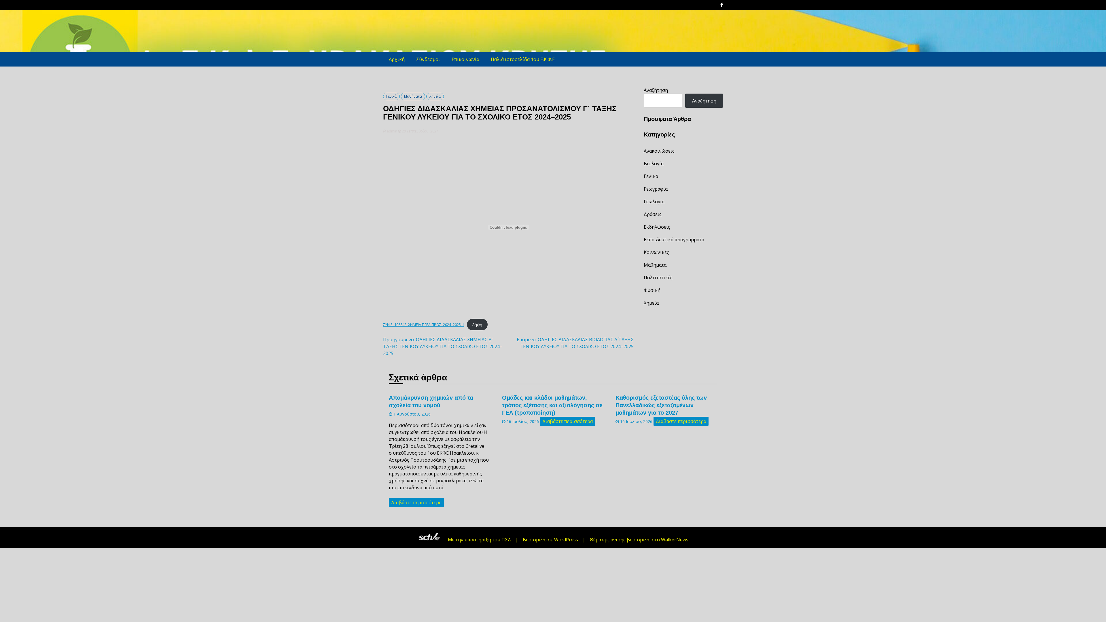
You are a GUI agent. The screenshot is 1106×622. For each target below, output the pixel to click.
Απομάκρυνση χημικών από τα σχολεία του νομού (431, 401)
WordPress (566, 539)
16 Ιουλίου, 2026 (522, 421)
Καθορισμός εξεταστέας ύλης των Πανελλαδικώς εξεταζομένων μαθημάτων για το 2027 (661, 405)
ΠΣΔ (506, 539)
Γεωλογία (654, 201)
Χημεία (435, 96)
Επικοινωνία (465, 59)
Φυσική (652, 290)
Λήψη (477, 324)
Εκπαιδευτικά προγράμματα (674, 239)
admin (392, 131)
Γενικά (391, 96)
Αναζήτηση (656, 90)
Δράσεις (653, 214)
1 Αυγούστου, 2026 (411, 414)
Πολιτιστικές (658, 277)
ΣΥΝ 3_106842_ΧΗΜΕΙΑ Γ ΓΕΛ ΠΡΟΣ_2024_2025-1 (423, 324)
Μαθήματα (413, 96)
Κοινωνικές (656, 252)
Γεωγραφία (656, 189)
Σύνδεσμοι (428, 59)
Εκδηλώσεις (657, 227)
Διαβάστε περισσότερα (416, 502)
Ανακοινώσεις (659, 151)
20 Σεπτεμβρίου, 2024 (419, 131)
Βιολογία (654, 163)
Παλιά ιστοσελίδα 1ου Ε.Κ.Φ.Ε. (523, 59)
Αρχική (397, 59)
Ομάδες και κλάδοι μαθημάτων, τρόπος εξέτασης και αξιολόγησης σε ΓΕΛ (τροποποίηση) (552, 405)
